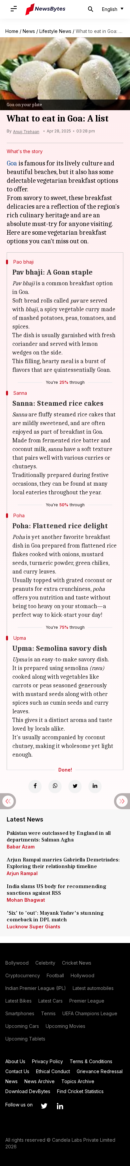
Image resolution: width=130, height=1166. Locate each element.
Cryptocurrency (22, 975)
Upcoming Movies (65, 1026)
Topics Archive (77, 1081)
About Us (15, 1061)
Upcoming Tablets (25, 1039)
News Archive (39, 1081)
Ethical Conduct (53, 1071)
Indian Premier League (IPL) (35, 988)
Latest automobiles (93, 988)
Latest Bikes (18, 1001)
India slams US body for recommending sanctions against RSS (56, 889)
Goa (12, 163)
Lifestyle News (55, 31)
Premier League (86, 1001)
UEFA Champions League (89, 1013)
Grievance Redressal (100, 1071)
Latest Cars (50, 1001)
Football (55, 975)
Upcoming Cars (22, 1026)
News (29, 31)
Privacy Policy (47, 1061)
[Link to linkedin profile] (60, 1106)
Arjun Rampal (22, 873)
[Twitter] (75, 786)
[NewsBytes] (45, 9)
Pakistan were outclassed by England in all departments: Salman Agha (59, 836)
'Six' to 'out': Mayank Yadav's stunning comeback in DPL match (55, 916)
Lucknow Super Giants (33, 926)
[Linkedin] (95, 786)
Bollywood (17, 963)
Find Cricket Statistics (80, 1091)
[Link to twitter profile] (44, 1106)
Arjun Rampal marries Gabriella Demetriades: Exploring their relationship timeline (63, 863)
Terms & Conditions (91, 1061)
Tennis (48, 1013)
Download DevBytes (27, 1091)
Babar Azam (21, 846)
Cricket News (76, 963)
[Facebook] (35, 786)
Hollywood (82, 975)
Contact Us (17, 1071)
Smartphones (19, 1013)
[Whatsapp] (55, 786)
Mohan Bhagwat (26, 900)
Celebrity (45, 963)
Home (11, 31)
